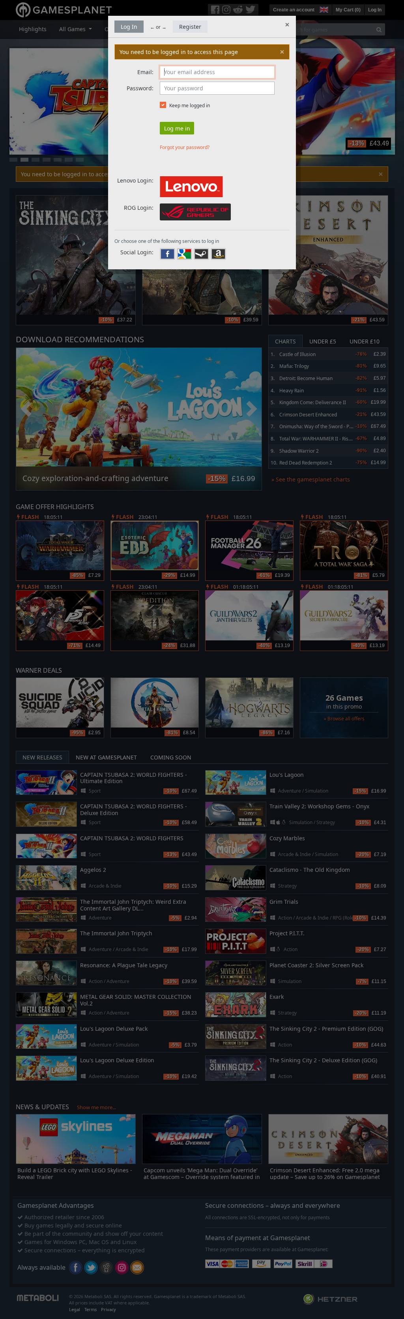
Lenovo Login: (135, 180)
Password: (140, 88)
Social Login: (136, 252)
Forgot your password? (184, 147)
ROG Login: (138, 207)
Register (190, 26)
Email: (145, 72)
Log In (129, 26)
